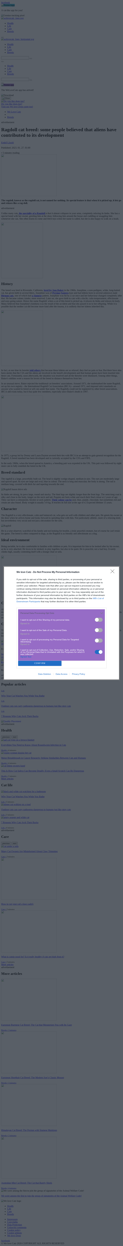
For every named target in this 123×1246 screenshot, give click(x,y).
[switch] (99, 620)
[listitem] (61, 613)
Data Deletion (44, 674)
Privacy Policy (78, 674)
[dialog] (61, 623)
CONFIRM (39, 663)
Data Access (61, 674)
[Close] (113, 572)
